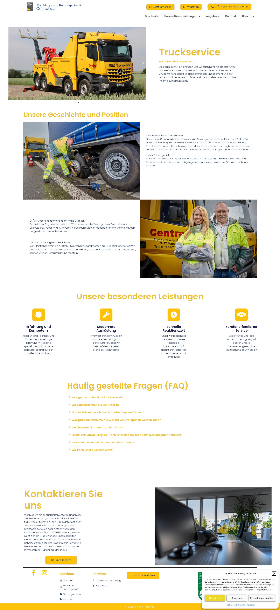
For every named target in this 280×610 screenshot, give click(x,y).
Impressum (250, 605)
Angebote (212, 16)
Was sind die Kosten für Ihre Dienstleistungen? (103, 442)
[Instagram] (44, 573)
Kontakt (230, 16)
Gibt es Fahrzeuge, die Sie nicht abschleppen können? (108, 412)
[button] (274, 573)
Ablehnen (237, 598)
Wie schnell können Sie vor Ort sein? (95, 405)
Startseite (152, 16)
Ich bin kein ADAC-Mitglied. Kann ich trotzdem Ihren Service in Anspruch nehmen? (127, 435)
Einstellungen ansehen (262, 598)
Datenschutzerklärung (236, 605)
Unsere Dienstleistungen (180, 16)
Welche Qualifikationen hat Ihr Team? (97, 427)
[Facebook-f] (33, 573)
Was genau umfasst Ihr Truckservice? (97, 397)
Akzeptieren (215, 598)
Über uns (248, 16)
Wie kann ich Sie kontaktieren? (92, 450)
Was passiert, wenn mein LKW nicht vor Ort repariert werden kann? (116, 420)
